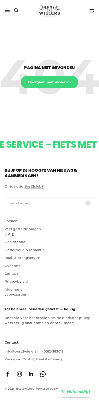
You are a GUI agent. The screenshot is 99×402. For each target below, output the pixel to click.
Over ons (12, 266)
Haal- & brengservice (23, 258)
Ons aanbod (15, 242)
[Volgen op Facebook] (8, 374)
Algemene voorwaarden (16, 292)
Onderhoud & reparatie (25, 250)
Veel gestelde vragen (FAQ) (23, 231)
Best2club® (34, 186)
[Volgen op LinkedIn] (31, 374)
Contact (11, 274)
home (38, 323)
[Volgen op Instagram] (19, 374)
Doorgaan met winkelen (49, 82)
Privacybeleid (16, 281)
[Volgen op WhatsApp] (43, 374)
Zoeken (11, 221)
